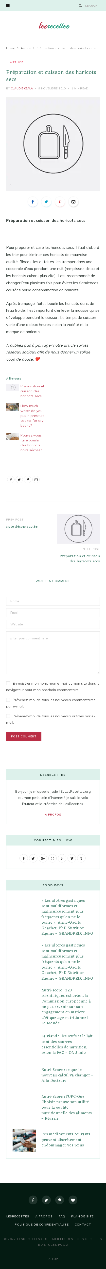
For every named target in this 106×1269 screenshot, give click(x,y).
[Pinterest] (60, 202)
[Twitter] (46, 1200)
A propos (53, 814)
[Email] (73, 202)
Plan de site (82, 1216)
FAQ (62, 1216)
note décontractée (21, 526)
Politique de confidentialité (42, 1224)
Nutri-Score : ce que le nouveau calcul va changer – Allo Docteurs (67, 1076)
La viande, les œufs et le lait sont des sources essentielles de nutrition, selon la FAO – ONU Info (67, 1044)
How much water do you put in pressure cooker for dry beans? (32, 416)
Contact (83, 1224)
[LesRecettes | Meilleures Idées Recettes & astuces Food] (53, 26)
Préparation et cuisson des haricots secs (32, 391)
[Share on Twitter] (46, 202)
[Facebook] (33, 1200)
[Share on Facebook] (33, 202)
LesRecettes (17, 1216)
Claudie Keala (22, 88)
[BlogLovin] (73, 1200)
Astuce (16, 62)
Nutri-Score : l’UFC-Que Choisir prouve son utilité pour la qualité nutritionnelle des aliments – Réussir (66, 1107)
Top (54, 1259)
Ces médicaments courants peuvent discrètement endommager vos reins (65, 1140)
